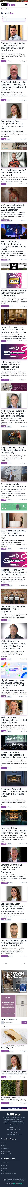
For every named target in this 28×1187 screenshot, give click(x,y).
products (11, 1051)
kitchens (5, 463)
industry (4, 259)
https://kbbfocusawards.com (14, 1130)
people (10, 882)
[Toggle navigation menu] (26, 4)
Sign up (24, 1022)
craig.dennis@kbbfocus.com (14, 1134)
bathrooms (5, 220)
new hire (5, 882)
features (9, 61)
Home (2, 9)
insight (4, 61)
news (10, 220)
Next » (24, 963)
